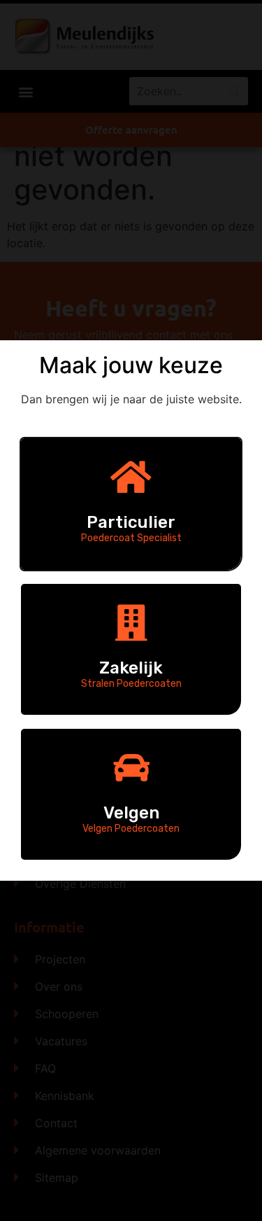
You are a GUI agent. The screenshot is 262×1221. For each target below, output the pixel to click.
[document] (131, 610)
